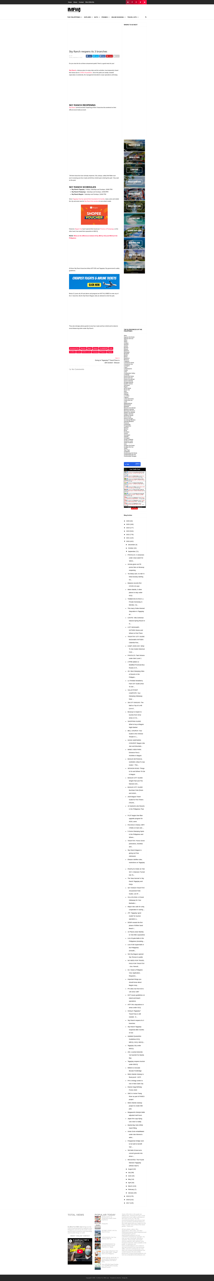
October (131, 548)
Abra (125, 335)
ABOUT (72, 1236)
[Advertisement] (116, 10)
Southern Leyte (128, 441)
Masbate (126, 406)
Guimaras (127, 385)
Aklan (125, 340)
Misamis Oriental (129, 409)
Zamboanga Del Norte (130, 453)
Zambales (127, 451)
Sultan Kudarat (128, 442)
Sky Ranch (72, 70)
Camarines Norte (129, 362)
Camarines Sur (128, 364)
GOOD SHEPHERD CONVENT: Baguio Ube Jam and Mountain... (136, 743)
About (75, 2)
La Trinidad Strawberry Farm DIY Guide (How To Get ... (136, 684)
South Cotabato (128, 439)
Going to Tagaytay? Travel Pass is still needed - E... (134, 1014)
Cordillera (72, 352)
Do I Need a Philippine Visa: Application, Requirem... (135, 973)
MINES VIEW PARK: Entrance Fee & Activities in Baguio (135, 752)
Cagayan (126, 361)
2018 (128, 1199)
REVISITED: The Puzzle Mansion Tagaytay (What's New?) (136, 1163)
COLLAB (79, 1236)
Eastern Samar (128, 383)
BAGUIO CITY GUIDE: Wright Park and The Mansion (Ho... (135, 781)
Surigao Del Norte (129, 445)
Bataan (126, 349)
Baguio (89, 348)
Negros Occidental (129, 412)
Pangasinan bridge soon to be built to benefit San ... (136, 1144)
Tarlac (125, 448)
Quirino (126, 429)
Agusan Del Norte (129, 337)
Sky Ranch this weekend (91, 201)
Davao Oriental (128, 380)
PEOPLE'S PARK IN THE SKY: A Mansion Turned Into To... (136, 872)
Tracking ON (139, 507)
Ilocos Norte (127, 388)
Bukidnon (127, 358)
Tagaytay (110, 352)
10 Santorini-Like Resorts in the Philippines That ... (136, 809)
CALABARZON (103, 348)
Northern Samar (128, 415)
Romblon (126, 432)
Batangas (127, 352)
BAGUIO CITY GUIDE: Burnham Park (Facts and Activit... (135, 790)
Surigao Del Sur (128, 447)
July (129, 1172)
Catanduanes (128, 368)
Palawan (126, 423)
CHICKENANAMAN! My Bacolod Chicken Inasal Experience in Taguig (108, 1245)
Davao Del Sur (128, 377)
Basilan (126, 347)
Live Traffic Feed (135, 469)
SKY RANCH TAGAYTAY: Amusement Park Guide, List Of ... (136, 891)
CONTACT (86, 1236)
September (132, 551)
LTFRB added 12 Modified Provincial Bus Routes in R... (136, 665)
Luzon (78, 352)
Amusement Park (74, 348)
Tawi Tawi (127, 450)
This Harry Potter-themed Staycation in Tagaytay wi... (136, 611)
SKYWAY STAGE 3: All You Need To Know (109, 1231)
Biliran (126, 355)
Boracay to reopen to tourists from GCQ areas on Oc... (135, 715)
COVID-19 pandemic (86, 72)
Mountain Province (129, 411)
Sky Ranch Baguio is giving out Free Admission (135, 853)
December (131, 545)
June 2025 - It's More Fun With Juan (135, 473)
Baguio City (78, 229)
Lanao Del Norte (129, 399)
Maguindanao (128, 403)
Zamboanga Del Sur (130, 454)
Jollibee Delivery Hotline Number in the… (134, 501)
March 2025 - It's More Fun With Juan (134, 487)
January (131, 1193)
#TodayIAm (105, 1223)
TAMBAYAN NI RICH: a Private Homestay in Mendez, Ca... (135, 602)
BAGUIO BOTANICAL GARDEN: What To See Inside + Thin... (136, 762)
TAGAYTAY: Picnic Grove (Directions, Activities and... (136, 844)
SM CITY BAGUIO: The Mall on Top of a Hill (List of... (135, 705)
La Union (126, 396)
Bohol (125, 356)
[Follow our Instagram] (136, 2)
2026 (128, 521)
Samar (126, 433)
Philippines (103, 352)
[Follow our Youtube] (128, 2)
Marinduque (127, 405)
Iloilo (125, 391)
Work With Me (89, 2)
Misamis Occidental (130, 408)
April (129, 1182)
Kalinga (126, 394)
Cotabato (126, 374)
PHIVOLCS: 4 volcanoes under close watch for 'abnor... (136, 558)
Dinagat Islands (128, 382)
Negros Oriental (128, 414)
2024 (128, 528)
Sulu (125, 444)
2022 (128, 534)
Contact (81, 2)
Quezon (126, 427)
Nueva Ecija (127, 417)
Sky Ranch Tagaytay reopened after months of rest (136, 1030)
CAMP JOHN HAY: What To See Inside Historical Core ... (136, 649)
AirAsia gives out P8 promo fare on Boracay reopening (136, 567)
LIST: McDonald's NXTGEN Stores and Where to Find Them (135, 630)
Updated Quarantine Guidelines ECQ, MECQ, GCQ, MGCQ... (136, 1039)
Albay (125, 341)
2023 (128, 531)
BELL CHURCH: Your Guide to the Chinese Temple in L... (135, 734)
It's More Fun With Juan (75, 1227)
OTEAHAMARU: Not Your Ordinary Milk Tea (109, 1238)
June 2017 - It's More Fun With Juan (135, 483)
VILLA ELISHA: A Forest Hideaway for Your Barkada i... (136, 900)
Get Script (130, 507)
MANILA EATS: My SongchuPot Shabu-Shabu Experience (109, 1218)
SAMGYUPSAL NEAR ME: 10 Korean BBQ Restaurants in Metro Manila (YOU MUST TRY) (110, 1260)
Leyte (125, 402)
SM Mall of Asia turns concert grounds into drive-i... (135, 1153)
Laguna (126, 397)
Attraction (83, 348)
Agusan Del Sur (128, 338)
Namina (119, 1277)
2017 (128, 1203)
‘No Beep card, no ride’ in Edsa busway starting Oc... (136, 577)
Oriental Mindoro (129, 421)
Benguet (95, 348)
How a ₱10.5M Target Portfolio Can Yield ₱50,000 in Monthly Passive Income (110, 1266)
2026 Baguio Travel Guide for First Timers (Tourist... (135, 800)
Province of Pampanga (107, 229)
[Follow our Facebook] (132, 2)
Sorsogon (127, 438)
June (130, 1176)
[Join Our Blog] (145, 2)
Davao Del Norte (129, 376)
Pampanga (95, 352)
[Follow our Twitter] (140, 2)
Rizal (125, 430)
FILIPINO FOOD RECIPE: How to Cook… (133, 504)
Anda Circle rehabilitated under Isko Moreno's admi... (136, 1134)
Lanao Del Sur (128, 400)
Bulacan (126, 359)
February (131, 1189)
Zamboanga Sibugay (130, 456)
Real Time (134, 507)
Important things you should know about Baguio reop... (134, 982)
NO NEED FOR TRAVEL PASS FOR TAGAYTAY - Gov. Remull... (136, 963)
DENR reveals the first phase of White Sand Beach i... (135, 925)
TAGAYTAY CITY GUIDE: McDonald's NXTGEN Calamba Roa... (136, 639)
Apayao (126, 344)
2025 (128, 524)
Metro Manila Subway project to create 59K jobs (135, 1106)
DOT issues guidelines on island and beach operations (136, 998)
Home (70, 2)
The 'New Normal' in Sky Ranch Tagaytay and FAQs (136, 881)
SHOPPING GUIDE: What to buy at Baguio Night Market (136, 724)
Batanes (126, 350)
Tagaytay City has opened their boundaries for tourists (89, 199)
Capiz (125, 367)
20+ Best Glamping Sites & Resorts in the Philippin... (136, 674)
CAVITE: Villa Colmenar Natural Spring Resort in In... (136, 621)
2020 (128, 541)
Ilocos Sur (127, 390)
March (130, 1186)
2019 (128, 1196)
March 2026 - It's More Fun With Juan (135, 490)
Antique (126, 343)
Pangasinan (127, 426)
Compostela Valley (129, 373)
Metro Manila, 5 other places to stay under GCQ (135, 592)
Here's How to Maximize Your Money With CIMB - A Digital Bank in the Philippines (110, 1252)
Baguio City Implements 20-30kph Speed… (134, 498)
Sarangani (127, 435)
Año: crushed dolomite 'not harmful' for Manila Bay (136, 1055)
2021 (128, 538)
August (130, 1169)
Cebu (125, 371)
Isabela (126, 393)
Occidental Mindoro (129, 420)
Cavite (110, 348)
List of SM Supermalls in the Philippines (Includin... (136, 948)
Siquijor (126, 436)
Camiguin (127, 365)
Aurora (126, 346)
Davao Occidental (129, 379)
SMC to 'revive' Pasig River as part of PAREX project (136, 1096)
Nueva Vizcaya (128, 418)
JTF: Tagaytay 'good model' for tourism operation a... (134, 916)
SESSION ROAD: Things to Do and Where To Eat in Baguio (136, 771)
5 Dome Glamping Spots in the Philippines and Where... (136, 834)
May (129, 1179)
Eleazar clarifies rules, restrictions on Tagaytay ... (136, 862)
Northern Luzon (86, 352)
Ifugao (126, 386)
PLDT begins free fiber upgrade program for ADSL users (135, 818)
